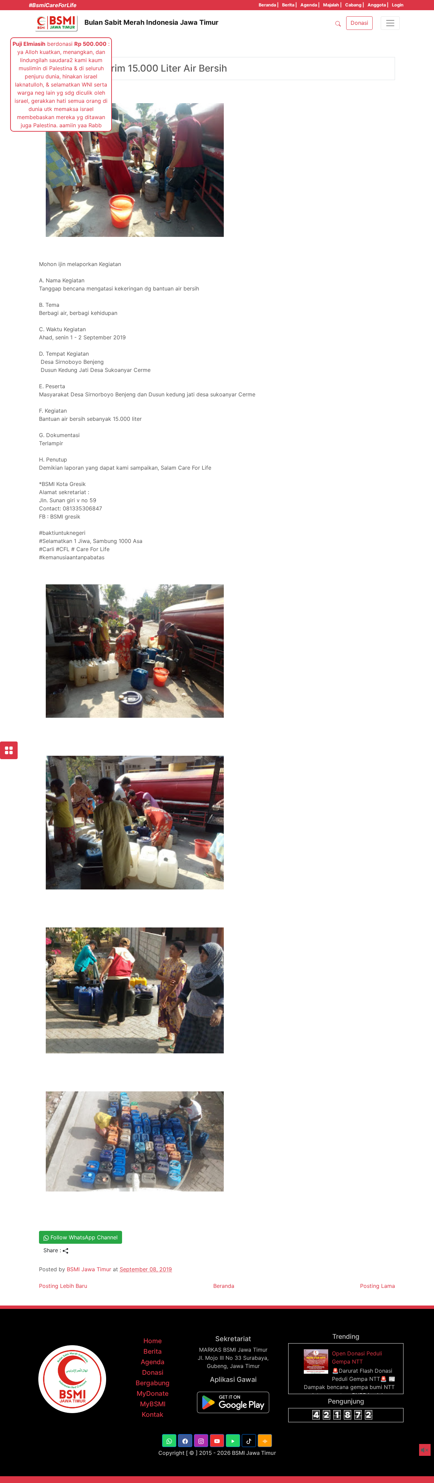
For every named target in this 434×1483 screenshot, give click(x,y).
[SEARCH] (338, 23)
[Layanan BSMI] (9, 750)
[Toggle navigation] (390, 23)
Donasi (152, 1372)
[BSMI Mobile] (233, 1401)
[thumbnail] (317, 1360)
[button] (169, 1440)
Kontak (152, 1414)
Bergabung (153, 1383)
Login (397, 4)
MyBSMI (152, 1404)
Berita (152, 1351)
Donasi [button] (359, 22)
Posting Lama (377, 1285)
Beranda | (269, 4)
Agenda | (310, 4)
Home (152, 1341)
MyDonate (153, 1393)
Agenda (152, 1362)
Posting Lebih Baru (63, 1285)
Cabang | (354, 4)
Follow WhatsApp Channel (83, 1237)
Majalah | (332, 4)
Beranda (223, 1285)
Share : (53, 1250)
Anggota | (378, 4)
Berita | (289, 4)
